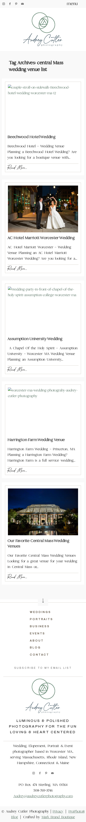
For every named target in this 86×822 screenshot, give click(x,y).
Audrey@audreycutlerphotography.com (43, 796)
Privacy (58, 811)
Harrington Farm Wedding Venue (36, 439)
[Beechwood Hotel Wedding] (43, 108)
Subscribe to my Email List (43, 667)
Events (37, 633)
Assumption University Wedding (35, 338)
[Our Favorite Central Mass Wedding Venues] (43, 512)
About (37, 640)
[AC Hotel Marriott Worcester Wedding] (43, 209)
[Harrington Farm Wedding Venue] (43, 411)
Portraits (41, 619)
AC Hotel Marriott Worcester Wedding (41, 237)
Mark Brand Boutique (58, 817)
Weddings (40, 612)
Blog (35, 647)
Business (40, 626)
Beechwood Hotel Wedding (32, 136)
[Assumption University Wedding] (43, 310)
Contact (39, 654)
